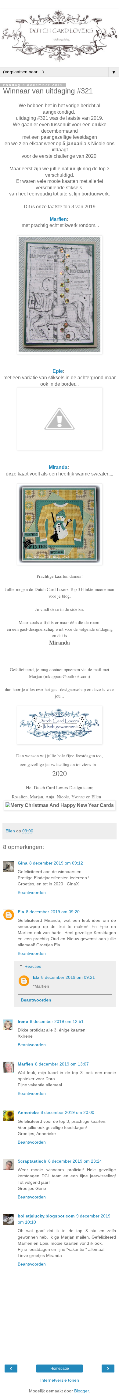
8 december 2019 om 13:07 (62, 1064)
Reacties (32, 966)
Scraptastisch (32, 1161)
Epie (57, 371)
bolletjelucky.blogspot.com (46, 1215)
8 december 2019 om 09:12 (56, 863)
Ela (21, 911)
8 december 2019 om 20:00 (67, 1112)
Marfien (58, 219)
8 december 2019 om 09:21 (68, 977)
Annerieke (28, 1112)
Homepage (59, 1368)
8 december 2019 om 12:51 (57, 1021)
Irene (23, 1021)
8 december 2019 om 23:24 (75, 1161)
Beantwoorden (32, 892)
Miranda (58, 467)
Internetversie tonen (59, 1380)
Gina (22, 863)
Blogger (81, 1390)
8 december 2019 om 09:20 (53, 911)
